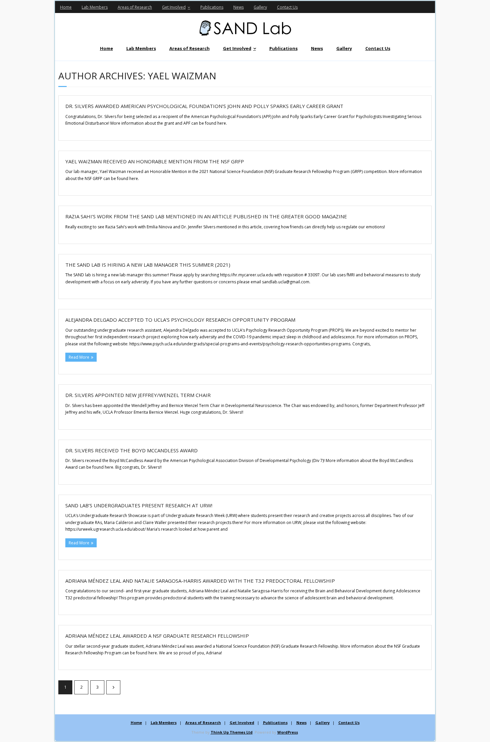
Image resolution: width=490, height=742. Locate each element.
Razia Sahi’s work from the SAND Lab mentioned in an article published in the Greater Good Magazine (206, 216)
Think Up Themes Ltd (232, 732)
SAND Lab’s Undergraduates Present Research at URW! (138, 505)
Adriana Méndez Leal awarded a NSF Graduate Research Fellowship (157, 635)
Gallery (260, 7)
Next (113, 687)
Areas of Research (135, 7)
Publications (211, 7)
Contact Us (287, 7)
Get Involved (174, 7)
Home (66, 7)
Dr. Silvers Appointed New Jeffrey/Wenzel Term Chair (138, 395)
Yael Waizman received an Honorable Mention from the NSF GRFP (154, 161)
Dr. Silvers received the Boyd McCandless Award (131, 450)
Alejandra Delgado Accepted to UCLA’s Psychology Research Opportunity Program (180, 319)
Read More (79, 357)
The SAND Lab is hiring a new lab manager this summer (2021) (147, 264)
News (238, 7)
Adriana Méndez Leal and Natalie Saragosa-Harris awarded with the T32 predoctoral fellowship (200, 580)
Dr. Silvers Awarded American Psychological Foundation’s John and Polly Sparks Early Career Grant (204, 106)
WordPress (287, 732)
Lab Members (95, 7)
